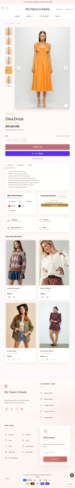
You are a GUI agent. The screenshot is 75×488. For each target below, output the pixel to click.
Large (23, 140)
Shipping (7, 130)
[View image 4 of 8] (8, 60)
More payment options (37, 158)
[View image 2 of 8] (8, 41)
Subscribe (55, 459)
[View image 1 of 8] (8, 31)
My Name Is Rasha (37, 9)
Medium (16, 140)
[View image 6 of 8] (8, 80)
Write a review (63, 196)
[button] (9, 123)
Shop (29, 16)
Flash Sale (12, 23)
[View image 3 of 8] (8, 51)
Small (8, 140)
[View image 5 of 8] (8, 70)
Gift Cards (44, 16)
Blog (58, 16)
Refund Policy (20, 165)
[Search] (3, 8)
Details (30, 165)
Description (10, 165)
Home (17, 16)
